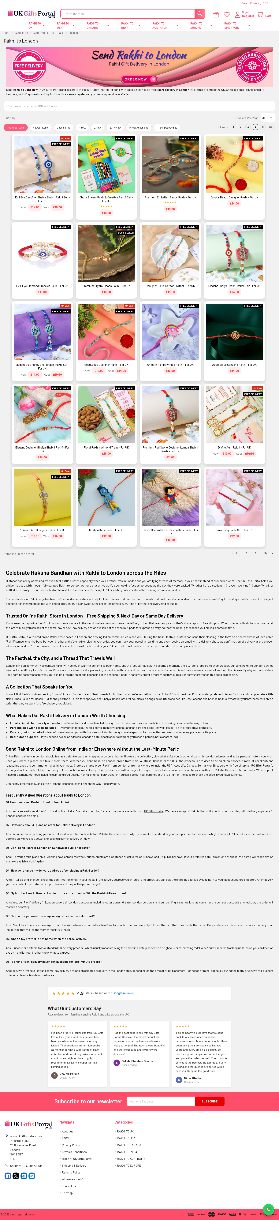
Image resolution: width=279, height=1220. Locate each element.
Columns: (223, 127)
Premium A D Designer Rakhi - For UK (42, 530)
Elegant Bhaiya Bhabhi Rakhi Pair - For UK (234, 285)
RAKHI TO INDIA (127, 25)
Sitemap (67, 1193)
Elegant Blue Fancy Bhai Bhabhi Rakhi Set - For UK (42, 366)
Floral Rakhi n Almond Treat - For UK (106, 447)
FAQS (65, 1138)
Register (248, 15)
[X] (16, 1176)
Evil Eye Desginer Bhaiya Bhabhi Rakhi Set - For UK (42, 199)
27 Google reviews (121, 993)
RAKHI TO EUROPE (196, 25)
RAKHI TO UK (35, 25)
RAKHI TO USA (63, 25)
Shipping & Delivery (74, 1165)
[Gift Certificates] (216, 15)
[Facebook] (8, 1176)
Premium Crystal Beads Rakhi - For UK (106, 285)
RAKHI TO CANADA (93, 25)
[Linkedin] (31, 1176)
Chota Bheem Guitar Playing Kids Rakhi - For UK (170, 531)
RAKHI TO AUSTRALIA (160, 25)
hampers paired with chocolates (45, 603)
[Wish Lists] (227, 15)
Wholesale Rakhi (72, 1179)
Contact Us (69, 1186)
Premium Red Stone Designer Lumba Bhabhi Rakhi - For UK (170, 449)
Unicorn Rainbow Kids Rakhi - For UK (170, 364)
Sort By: (11, 117)
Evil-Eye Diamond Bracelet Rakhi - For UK (42, 285)
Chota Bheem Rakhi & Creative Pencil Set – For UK (106, 199)
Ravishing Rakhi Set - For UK (234, 530)
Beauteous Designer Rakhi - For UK (106, 364)
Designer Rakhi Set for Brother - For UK (170, 285)
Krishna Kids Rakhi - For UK (106, 530)
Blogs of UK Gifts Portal (77, 1158)
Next (267, 553)
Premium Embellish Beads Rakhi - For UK (170, 197)
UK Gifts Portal (154, 811)
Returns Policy (71, 1172)
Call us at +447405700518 (26, 1165)
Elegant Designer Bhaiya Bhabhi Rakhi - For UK (42, 449)
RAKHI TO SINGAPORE (232, 25)
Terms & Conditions (74, 1152)
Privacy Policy (71, 1145)
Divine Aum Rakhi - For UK (234, 447)
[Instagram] (23, 1176)
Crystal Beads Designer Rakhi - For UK (234, 197)
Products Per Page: (247, 118)
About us (67, 1131)
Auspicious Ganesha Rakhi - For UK (234, 364)
